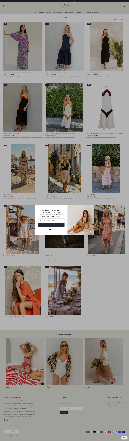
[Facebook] (50, 229)
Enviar (51, 225)
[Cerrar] (92, 207)
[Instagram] (52, 229)
